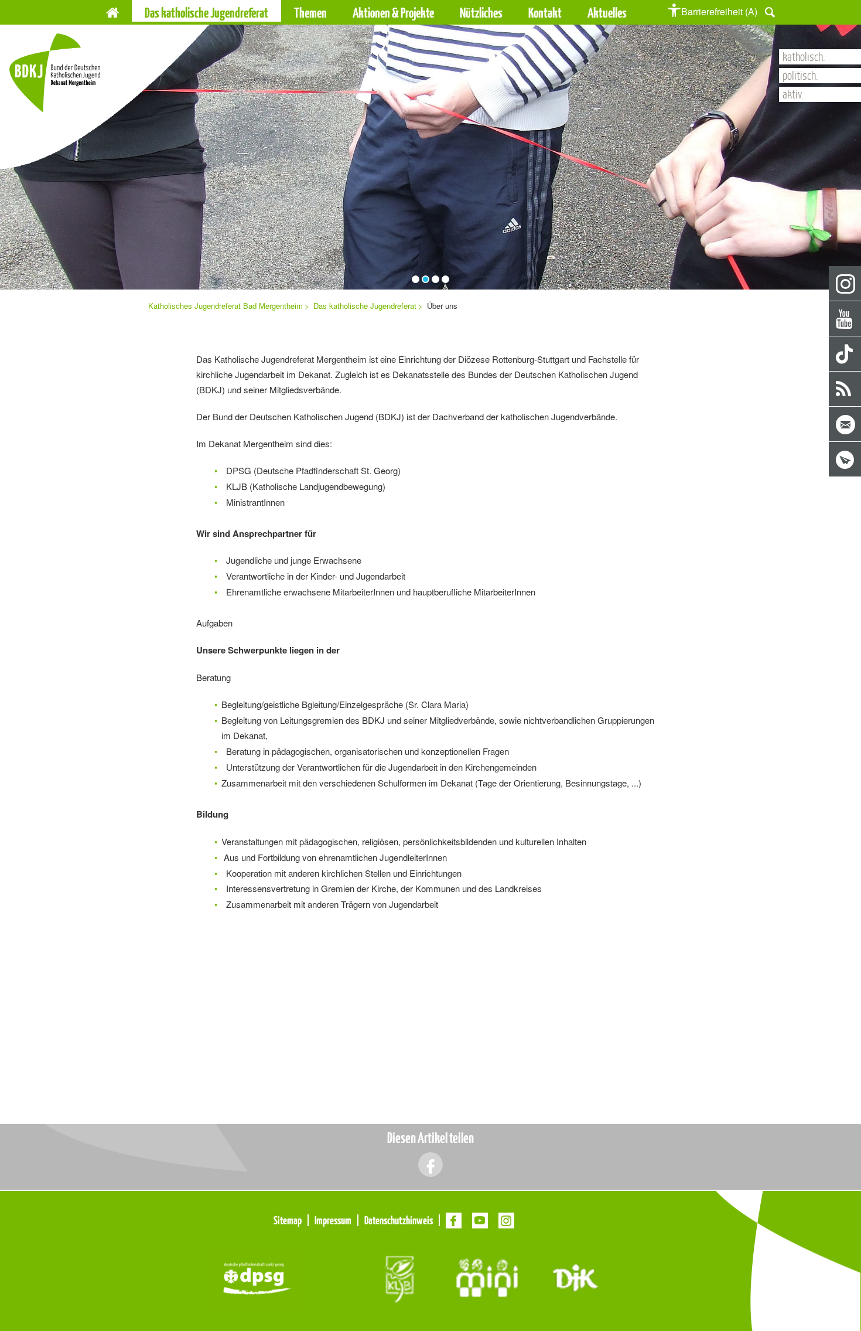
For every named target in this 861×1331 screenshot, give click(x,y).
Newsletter (845, 459)
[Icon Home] (112, 11)
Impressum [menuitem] (333, 1220)
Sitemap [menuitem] (288, 1220)
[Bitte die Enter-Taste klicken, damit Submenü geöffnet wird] (332, 12)
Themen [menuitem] (310, 12)
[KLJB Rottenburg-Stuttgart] (398, 1277)
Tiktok (845, 354)
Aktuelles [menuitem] (607, 12)
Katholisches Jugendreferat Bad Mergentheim (225, 305)
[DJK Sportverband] (575, 1277)
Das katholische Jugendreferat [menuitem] (206, 12)
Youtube (845, 319)
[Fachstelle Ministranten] (487, 1277)
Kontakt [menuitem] (545, 12)
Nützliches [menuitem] (481, 12)
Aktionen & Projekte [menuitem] (393, 12)
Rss (845, 389)
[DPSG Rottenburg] (257, 1277)
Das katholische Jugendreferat (364, 305)
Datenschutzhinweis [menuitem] (398, 1220)
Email (845, 424)
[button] (770, 11)
